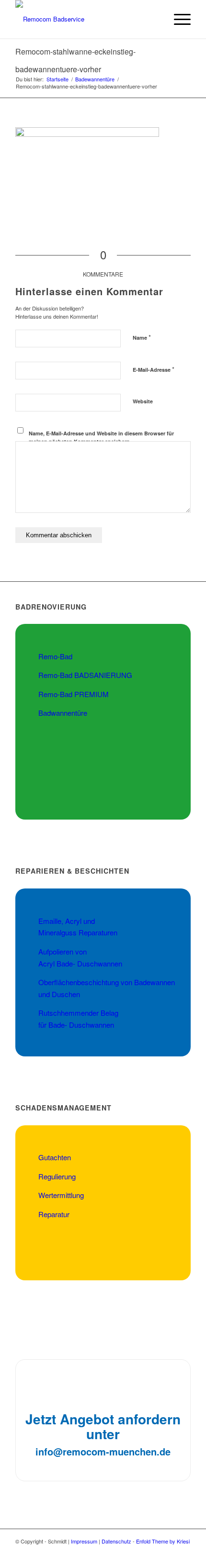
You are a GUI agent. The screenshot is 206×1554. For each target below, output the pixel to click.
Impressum (84, 1541)
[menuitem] (155, 19)
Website (143, 401)
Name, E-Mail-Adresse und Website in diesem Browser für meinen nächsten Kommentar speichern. (101, 437)
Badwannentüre (62, 713)
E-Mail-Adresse (153, 369)
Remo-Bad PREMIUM (73, 694)
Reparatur (53, 1214)
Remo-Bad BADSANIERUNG (85, 675)
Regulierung (57, 1176)
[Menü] (177, 19)
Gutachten (54, 1157)
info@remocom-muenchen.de (103, 1451)
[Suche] (155, 19)
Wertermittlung (61, 1195)
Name (142, 337)
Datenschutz (116, 1541)
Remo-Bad (55, 656)
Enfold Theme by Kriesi (163, 1541)
